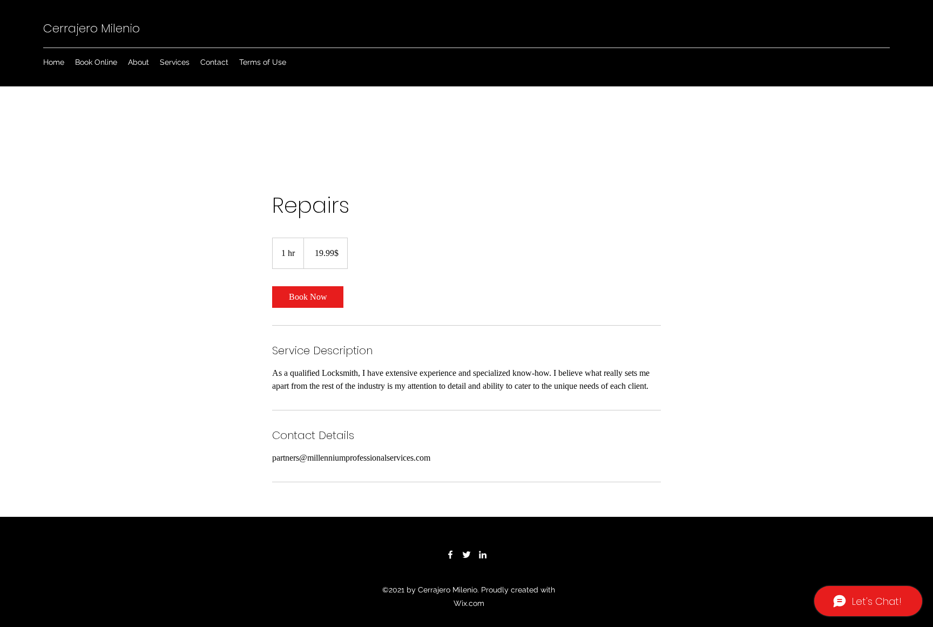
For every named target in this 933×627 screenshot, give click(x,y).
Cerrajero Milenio (91, 28)
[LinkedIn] (482, 554)
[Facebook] (450, 554)
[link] (307, 297)
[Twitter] (466, 554)
